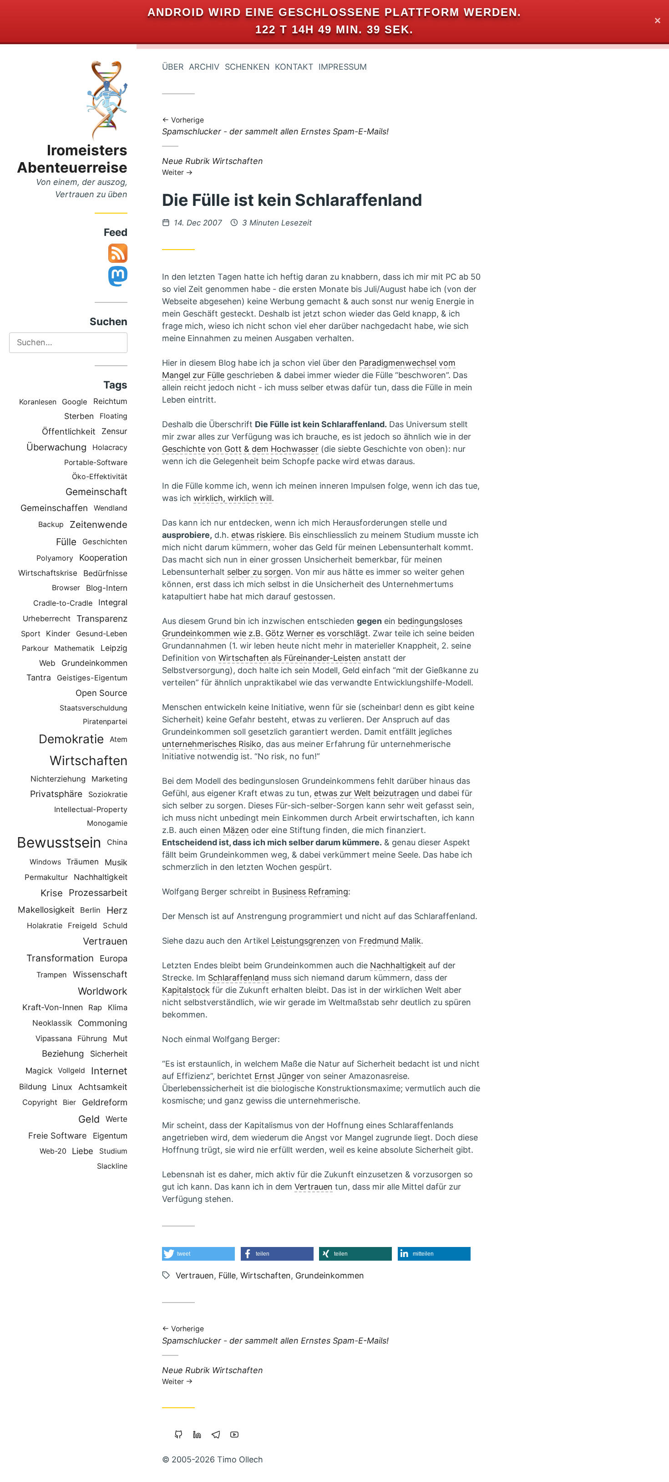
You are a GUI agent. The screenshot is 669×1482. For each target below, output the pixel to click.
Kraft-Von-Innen (52, 1007)
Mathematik (74, 648)
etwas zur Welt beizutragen (366, 793)
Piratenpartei (105, 721)
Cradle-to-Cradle (62, 603)
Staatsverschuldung (93, 707)
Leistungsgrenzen (305, 940)
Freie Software (57, 1135)
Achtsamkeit (102, 1087)
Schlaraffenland (238, 977)
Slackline (112, 1165)
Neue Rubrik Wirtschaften (212, 166)
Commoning (102, 1022)
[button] (198, 1254)
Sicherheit (108, 1053)
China (117, 842)
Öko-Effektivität (99, 476)
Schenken (247, 67)
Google (74, 401)
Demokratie (71, 738)
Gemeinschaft (96, 491)
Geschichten (104, 541)
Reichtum (110, 401)
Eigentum (110, 1135)
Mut (120, 1038)
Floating (113, 416)
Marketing (109, 778)
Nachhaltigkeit (100, 877)
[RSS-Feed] (117, 260)
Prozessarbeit (98, 892)
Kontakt (294, 67)
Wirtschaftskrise (47, 572)
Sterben (79, 416)
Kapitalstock (186, 990)
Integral (112, 602)
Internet (109, 1071)
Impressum (343, 67)
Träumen (82, 861)
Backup (51, 524)
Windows (45, 862)
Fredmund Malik (390, 940)
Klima (117, 1007)
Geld (89, 1119)
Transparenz (101, 618)
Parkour (35, 648)
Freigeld (82, 925)
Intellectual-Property (90, 809)
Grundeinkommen (94, 663)
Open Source (101, 693)
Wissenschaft (100, 974)
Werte (116, 1119)
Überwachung (56, 447)
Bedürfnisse (105, 573)
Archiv (204, 67)
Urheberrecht (47, 618)
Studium (113, 1151)
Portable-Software (95, 462)
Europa (113, 958)
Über (173, 67)
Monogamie (107, 823)
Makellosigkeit (46, 910)
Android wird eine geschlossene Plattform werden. (334, 12)
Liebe (82, 1151)
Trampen (51, 974)
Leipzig (114, 648)
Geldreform (104, 1102)
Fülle (66, 541)
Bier (69, 1102)
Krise (52, 893)
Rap (95, 1007)
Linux (62, 1087)
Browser (66, 587)
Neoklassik (52, 1022)
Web (47, 663)
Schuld (115, 925)
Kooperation (103, 557)
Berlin (90, 910)
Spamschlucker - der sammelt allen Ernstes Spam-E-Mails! (275, 127)
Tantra (38, 677)
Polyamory (54, 557)
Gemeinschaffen (54, 508)
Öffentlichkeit (69, 431)
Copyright (39, 1102)
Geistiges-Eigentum (92, 677)
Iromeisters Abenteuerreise (72, 158)
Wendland (110, 508)
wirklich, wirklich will (232, 498)
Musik (116, 862)
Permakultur (46, 877)
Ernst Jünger (279, 1076)
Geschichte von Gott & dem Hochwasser (240, 449)
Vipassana (53, 1038)
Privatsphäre (56, 793)
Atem (118, 739)
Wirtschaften (88, 760)
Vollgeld (71, 1070)
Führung (92, 1038)
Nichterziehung (58, 778)
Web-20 (53, 1151)
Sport (31, 633)
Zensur (114, 431)
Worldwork (102, 991)
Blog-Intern (106, 588)
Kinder (58, 633)
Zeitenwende (98, 524)
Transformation (60, 958)
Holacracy (109, 447)
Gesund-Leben (101, 633)
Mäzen (236, 830)
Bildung (32, 1086)
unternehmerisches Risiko (211, 744)
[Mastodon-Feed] (117, 283)
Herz (116, 910)
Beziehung (63, 1053)
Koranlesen (37, 401)
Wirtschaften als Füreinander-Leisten (289, 658)
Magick (38, 1070)
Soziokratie (107, 794)
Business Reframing (310, 891)
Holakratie (44, 925)
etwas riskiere (257, 535)
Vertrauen (105, 941)
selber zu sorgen (259, 572)
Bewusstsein (59, 842)
